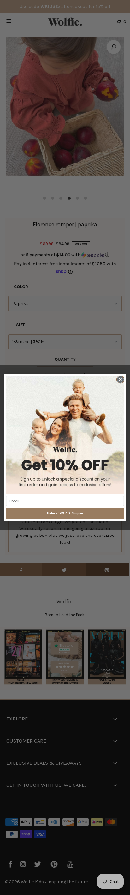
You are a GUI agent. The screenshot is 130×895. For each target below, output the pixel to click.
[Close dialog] (120, 379)
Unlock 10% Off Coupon (65, 513)
